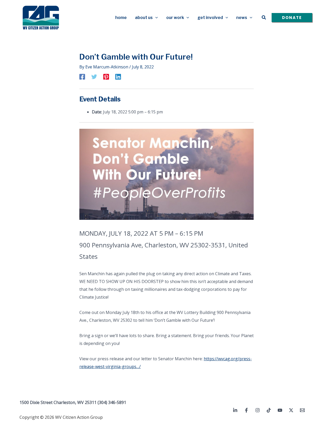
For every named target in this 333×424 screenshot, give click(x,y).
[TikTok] (268, 410)
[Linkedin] (118, 76)
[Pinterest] (106, 76)
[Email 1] (302, 410)
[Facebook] (82, 76)
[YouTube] (280, 410)
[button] (155, 18)
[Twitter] (94, 76)
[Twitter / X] (291, 410)
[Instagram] (257, 410)
